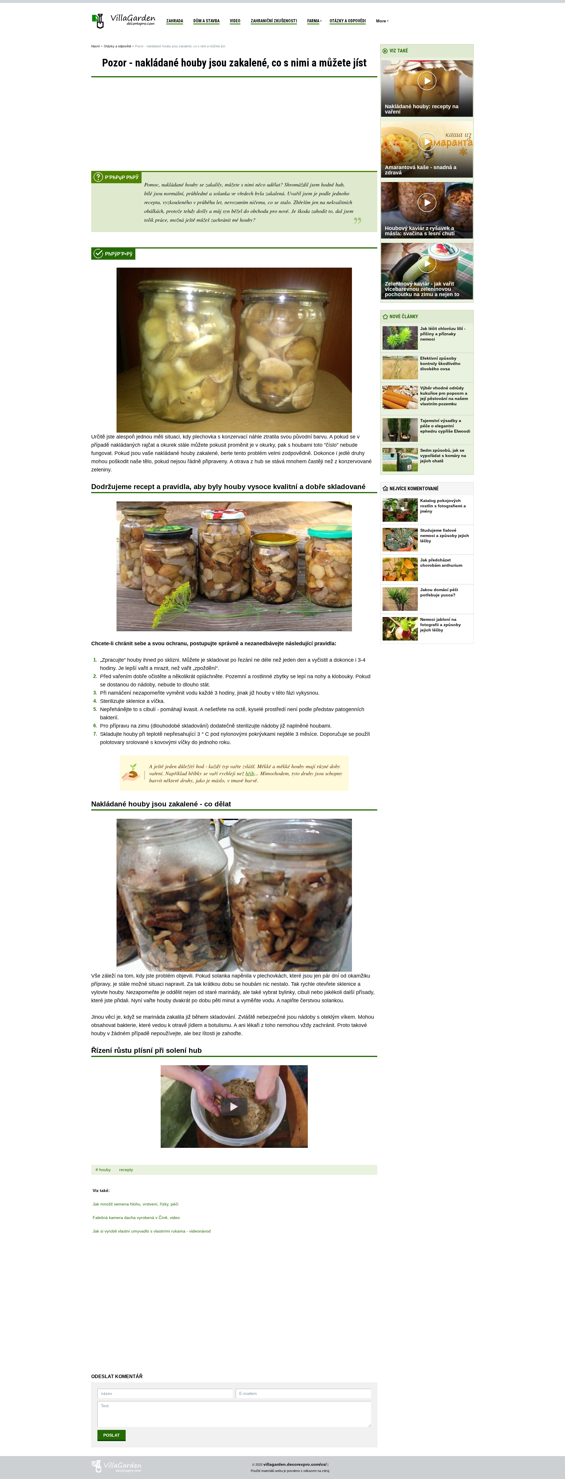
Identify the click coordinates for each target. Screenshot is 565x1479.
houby (105, 1169)
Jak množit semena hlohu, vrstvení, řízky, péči (135, 1204)
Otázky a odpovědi (348, 21)
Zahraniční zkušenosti (274, 21)
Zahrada (174, 21)
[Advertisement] (234, 127)
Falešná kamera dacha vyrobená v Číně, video (136, 1217)
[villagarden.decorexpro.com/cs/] (124, 21)
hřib (249, 773)
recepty (126, 1169)
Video (235, 21)
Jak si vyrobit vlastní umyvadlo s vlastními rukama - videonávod (152, 1231)
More (381, 21)
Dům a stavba (206, 21)
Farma (313, 21)
